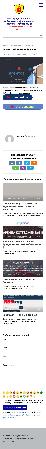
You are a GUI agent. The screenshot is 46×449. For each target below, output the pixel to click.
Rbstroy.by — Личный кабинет (20, 314)
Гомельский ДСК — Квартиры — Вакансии (21, 281)
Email (5, 348)
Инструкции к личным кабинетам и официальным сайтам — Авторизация (19, 21)
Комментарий (9, 365)
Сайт (5, 356)
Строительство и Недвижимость (15, 54)
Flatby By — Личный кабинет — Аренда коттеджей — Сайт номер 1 (22, 244)
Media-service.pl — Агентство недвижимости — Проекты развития (20, 206)
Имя (5, 339)
